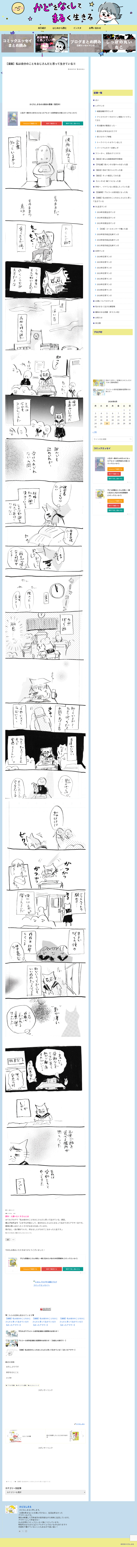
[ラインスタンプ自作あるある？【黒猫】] (119, 43)
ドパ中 (9, 1378)
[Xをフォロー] (23, 1531)
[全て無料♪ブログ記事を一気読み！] (85, 43)
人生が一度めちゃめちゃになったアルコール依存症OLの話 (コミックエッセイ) (48, 113)
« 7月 (95, 432)
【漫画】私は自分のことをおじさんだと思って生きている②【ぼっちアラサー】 (72, 1321)
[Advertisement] (45, 86)
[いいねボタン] (7, 1239)
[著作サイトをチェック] (19, 1531)
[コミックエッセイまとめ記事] (17, 43)
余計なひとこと (12, 1372)
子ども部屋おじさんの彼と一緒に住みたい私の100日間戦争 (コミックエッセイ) (49, 1258)
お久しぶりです (12, 1366)
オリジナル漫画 (22, 1385)
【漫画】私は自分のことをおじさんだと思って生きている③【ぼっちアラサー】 (45, 1321)
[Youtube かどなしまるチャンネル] (51, 43)
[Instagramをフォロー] (26, 1531)
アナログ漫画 (11, 1385)
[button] (130, 439)
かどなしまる (25, 1506)
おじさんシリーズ (34, 1385)
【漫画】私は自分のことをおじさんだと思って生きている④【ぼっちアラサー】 (18, 1321)
